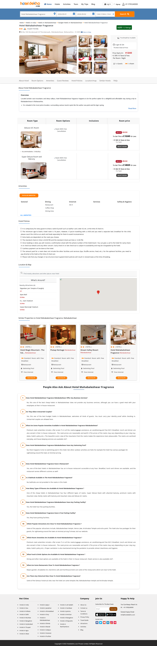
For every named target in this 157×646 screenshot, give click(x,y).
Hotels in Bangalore (26, 621)
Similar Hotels (105, 80)
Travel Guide (84, 620)
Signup (118, 4)
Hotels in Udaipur (45, 630)
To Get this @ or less (124, 136)
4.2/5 (124, 27)
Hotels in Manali (45, 627)
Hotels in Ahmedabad (47, 611)
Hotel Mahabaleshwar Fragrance (120, 351)
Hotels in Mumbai (25, 618)
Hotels (57, 4)
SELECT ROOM (122, 146)
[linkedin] (107, 623)
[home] (30, 4)
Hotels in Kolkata (25, 611)
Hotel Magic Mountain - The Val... (32, 351)
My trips (84, 4)
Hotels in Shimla (45, 623)
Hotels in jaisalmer (45, 608)
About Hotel (24, 80)
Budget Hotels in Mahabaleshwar (70, 23)
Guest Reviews (63, 80)
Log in (108, 4)
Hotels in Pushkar (45, 636)
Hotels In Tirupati (25, 627)
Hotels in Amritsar (66, 614)
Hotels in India (31, 23)
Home (49, 4)
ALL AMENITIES (25, 215)
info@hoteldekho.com (128, 615)
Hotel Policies (77, 80)
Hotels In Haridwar (66, 608)
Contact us (83, 608)
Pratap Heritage (57, 350)
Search (123, 14)
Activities (66, 4)
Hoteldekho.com (72, 644)
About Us (83, 605)
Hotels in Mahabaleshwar (47, 23)
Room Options (37, 80)
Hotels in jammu (65, 611)
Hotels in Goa (24, 608)
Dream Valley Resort (89, 350)
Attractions (83, 623)
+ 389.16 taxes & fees (121, 140)
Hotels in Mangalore (66, 618)
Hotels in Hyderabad (26, 624)
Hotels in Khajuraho (66, 621)
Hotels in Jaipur (44, 605)
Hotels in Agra (24, 630)
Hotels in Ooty (44, 614)
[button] (23, 54)
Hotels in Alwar (24, 634)
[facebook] (97, 623)
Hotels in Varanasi (45, 633)
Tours (76, 4)
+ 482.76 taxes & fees (121, 169)
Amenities (50, 80)
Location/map (91, 80)
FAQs (116, 80)
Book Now (31, 378)
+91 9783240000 (131, 4)
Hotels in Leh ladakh (66, 605)
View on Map (87, 32)
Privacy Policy (84, 617)
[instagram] (111, 623)
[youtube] (104, 623)
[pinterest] (115, 623)
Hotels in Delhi (24, 614)
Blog (93, 4)
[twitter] (100, 623)
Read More (132, 108)
